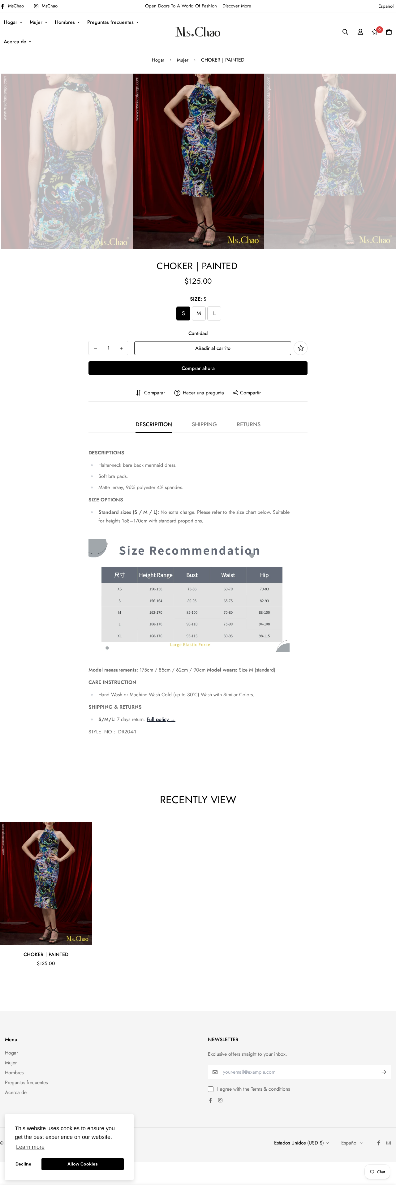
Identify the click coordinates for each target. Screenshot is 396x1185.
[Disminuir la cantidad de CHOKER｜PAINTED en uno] (95, 348)
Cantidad (198, 333)
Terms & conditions (270, 1089)
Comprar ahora (198, 368)
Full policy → (161, 719)
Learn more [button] (30, 1147)
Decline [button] (23, 1163)
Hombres (65, 22)
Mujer (36, 22)
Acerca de (15, 41)
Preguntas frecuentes (110, 22)
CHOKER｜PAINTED (46, 954)
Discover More (236, 5)
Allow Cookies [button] (82, 1163)
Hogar (10, 22)
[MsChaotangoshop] (197, 32)
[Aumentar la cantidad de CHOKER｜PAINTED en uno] (121, 348)
